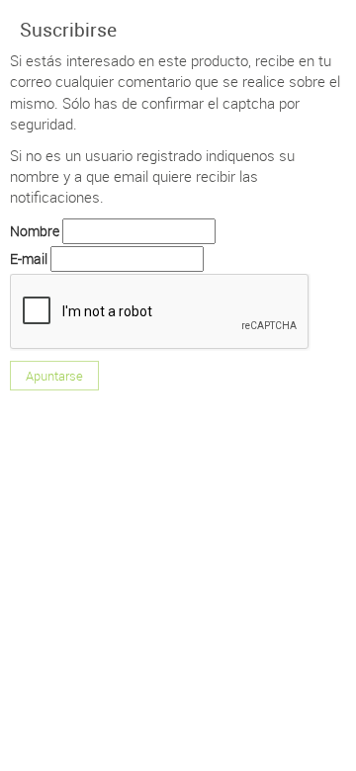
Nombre (34, 230)
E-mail (28, 258)
